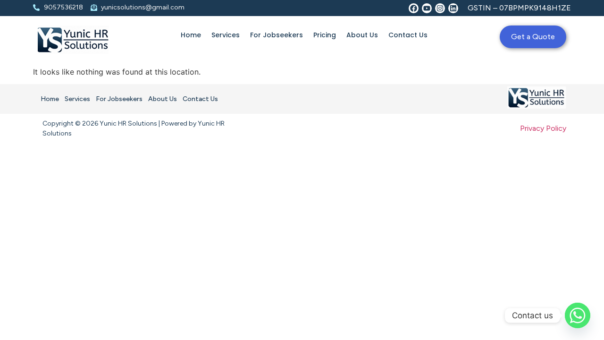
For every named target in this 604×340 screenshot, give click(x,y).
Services (225, 35)
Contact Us (408, 35)
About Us (362, 35)
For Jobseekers (276, 35)
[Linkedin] (453, 8)
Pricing (324, 35)
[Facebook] (414, 8)
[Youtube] (427, 8)
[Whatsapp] (577, 315)
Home (191, 35)
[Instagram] (440, 8)
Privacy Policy (543, 128)
